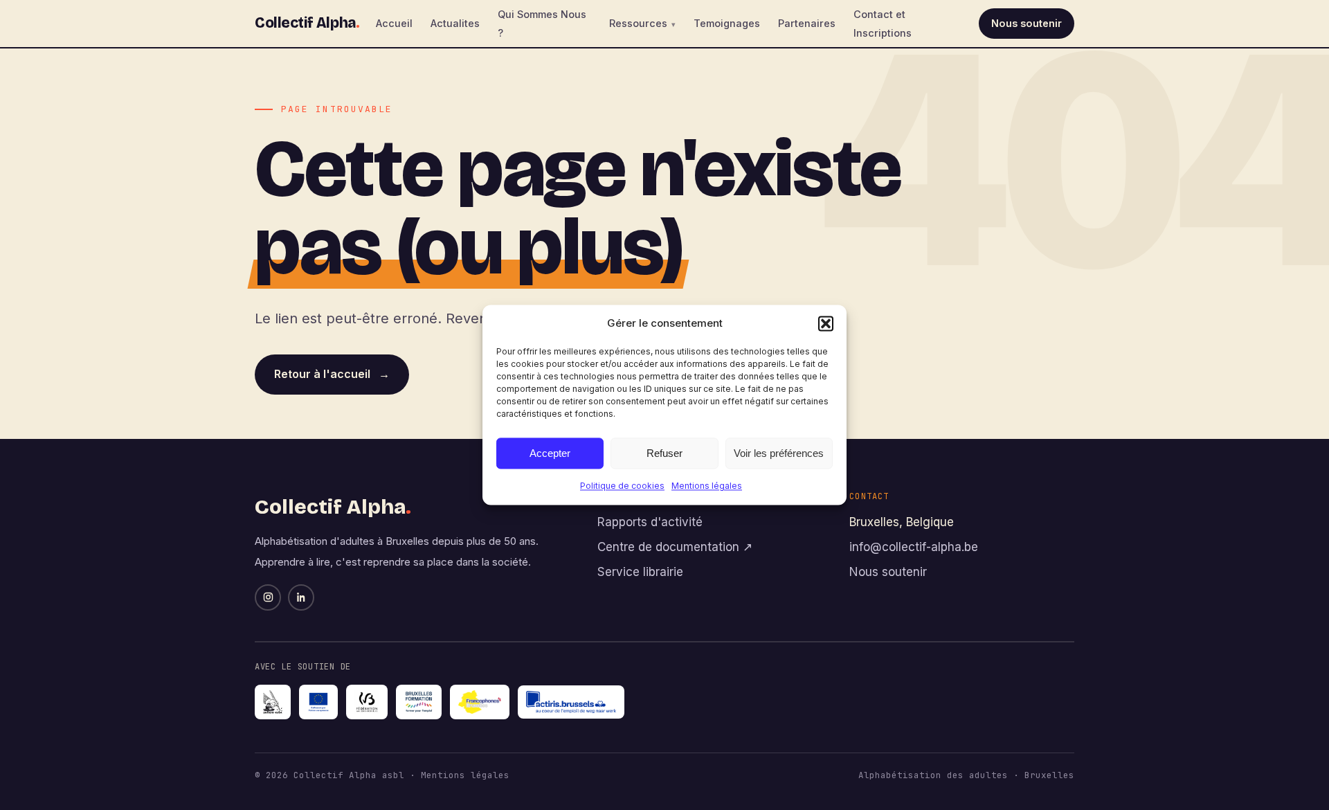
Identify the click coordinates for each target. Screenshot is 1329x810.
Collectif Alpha (307, 23)
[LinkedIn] (301, 597)
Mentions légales (706, 485)
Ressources (638, 23)
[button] (826, 323)
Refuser (664, 453)
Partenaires (806, 23)
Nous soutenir (1026, 23)
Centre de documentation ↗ (674, 547)
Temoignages (727, 23)
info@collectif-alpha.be (913, 547)
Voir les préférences (779, 453)
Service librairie (640, 572)
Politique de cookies (622, 485)
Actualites (455, 23)
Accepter (550, 453)
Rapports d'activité (650, 522)
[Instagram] (268, 597)
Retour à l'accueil (332, 374)
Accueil (394, 23)
